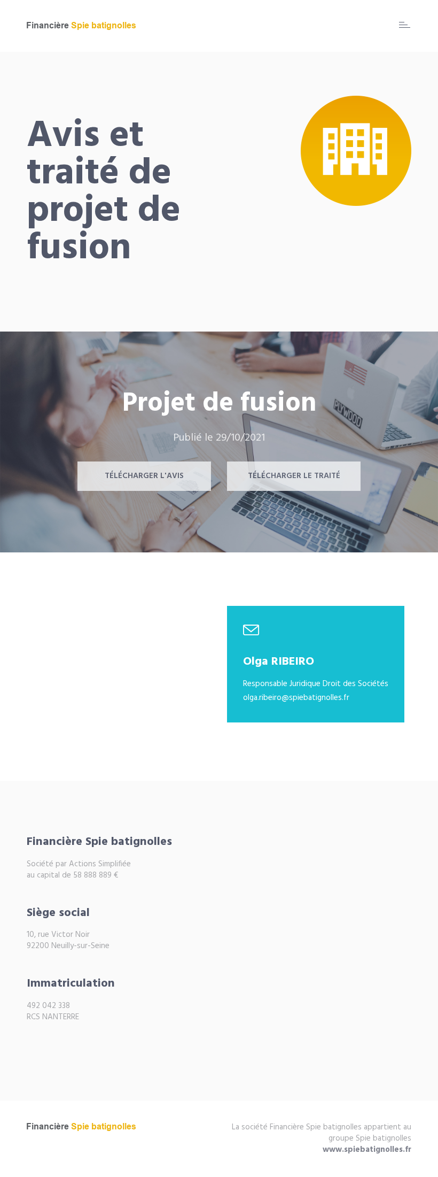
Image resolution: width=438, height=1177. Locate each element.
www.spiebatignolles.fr (367, 1149)
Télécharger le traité (294, 476)
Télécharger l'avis (144, 476)
